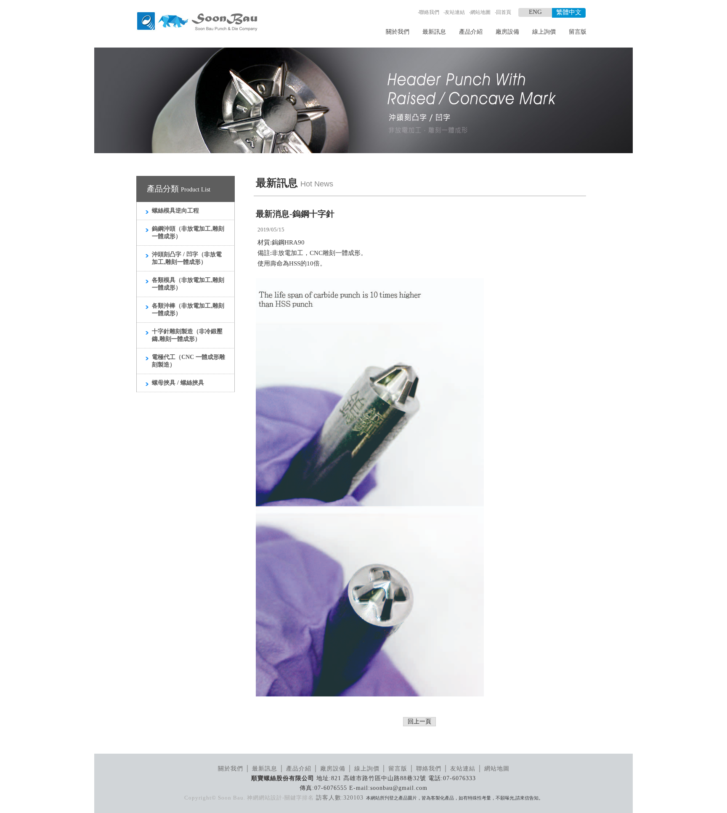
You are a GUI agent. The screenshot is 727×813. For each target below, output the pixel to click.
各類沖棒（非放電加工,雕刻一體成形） (188, 309)
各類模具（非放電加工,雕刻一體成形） (188, 284)
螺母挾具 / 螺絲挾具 (178, 383)
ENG (535, 11)
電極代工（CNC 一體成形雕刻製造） (188, 361)
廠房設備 (507, 32)
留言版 (577, 32)
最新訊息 (434, 32)
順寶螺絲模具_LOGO (197, 21)
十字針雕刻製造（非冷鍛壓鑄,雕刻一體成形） (187, 335)
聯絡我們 (429, 12)
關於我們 (397, 32)
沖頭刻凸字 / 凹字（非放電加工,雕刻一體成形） (187, 258)
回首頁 (503, 12)
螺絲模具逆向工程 (175, 210)
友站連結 (455, 12)
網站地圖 (480, 12)
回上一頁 (419, 721)
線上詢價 (544, 32)
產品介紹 (471, 32)
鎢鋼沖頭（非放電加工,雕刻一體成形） (188, 232)
